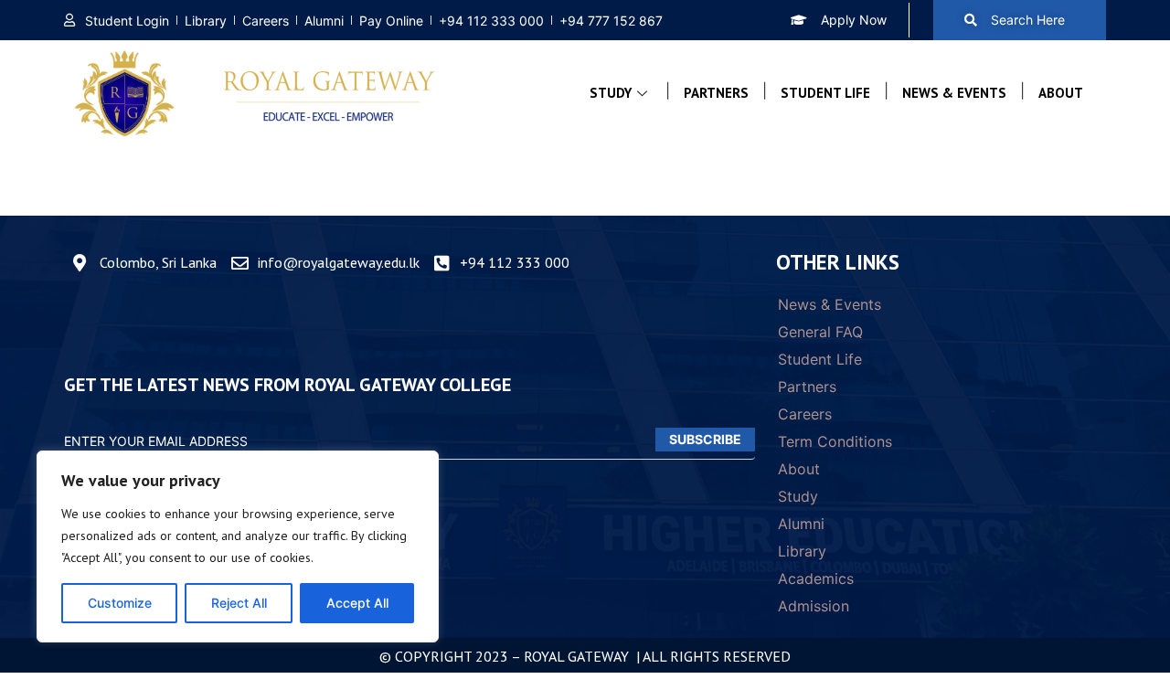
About (1060, 92)
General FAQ (820, 332)
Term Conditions (835, 441)
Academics (816, 578)
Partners (716, 92)
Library (802, 551)
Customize (120, 602)
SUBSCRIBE (705, 439)
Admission (813, 606)
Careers (805, 414)
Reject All (239, 602)
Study (611, 92)
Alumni (801, 524)
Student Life (825, 92)
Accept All (357, 602)
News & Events (954, 92)
